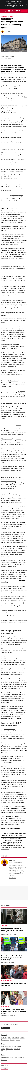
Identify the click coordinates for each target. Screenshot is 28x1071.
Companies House (21, 837)
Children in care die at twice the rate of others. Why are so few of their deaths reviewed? (12, 930)
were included (15, 468)
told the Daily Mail (19, 228)
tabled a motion (13, 638)
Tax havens (16, 835)
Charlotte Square (6, 87)
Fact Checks (13, 1057)
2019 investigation (13, 381)
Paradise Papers (5, 470)
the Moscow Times (15, 407)
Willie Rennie (4, 700)
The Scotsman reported (13, 334)
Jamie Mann (7, 31)
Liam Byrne (10, 838)
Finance (3, 835)
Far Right (3, 953)
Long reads (21, 1057)
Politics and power (7, 16)
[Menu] (2, 11)
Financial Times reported (15, 352)
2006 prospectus (7, 439)
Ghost (20, 1066)
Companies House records (8, 507)
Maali (24, 1066)
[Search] (5, 11)
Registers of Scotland (7, 844)
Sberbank (18, 425)
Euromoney (4, 409)
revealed (24, 432)
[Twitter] (5, 1028)
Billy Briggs (4, 962)
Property (20, 842)
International (9, 835)
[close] (26, 4)
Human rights (22, 833)
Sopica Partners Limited (18, 516)
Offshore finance (17, 840)
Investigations (5, 1006)
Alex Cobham (16, 600)
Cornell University (18, 454)
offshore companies (6, 840)
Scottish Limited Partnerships (17, 774)
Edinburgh (4, 838)
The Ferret (7, 1066)
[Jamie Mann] (2, 31)
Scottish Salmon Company (8, 481)
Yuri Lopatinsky (22, 847)
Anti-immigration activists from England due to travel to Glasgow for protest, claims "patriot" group (13, 957)
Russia (15, 844)
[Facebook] (2, 1028)
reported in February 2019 (10, 477)
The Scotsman (5, 500)
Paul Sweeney (14, 842)
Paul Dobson (4, 988)
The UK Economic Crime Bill (9, 816)
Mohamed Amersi (18, 838)
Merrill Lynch (10, 451)
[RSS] (8, 1028)
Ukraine (8, 847)
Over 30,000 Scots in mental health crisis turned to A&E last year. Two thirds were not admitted (13, 1011)
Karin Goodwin (5, 934)
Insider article (13, 348)
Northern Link (5, 498)
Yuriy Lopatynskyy (5, 849)
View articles (12, 877)
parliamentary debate (17, 195)
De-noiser (4, 1059)
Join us (24, 11)
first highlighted (18, 485)
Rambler (3, 416)
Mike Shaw (17, 828)
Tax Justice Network (9, 169)
